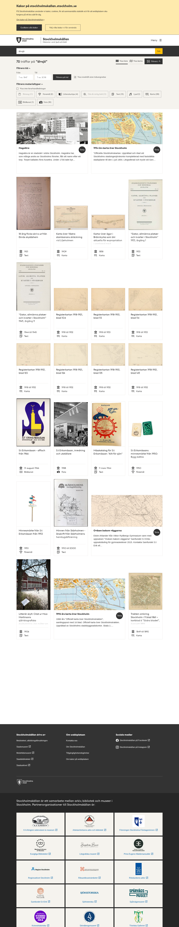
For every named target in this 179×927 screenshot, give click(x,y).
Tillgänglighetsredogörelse (77, 753)
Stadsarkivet (21, 765)
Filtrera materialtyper (28, 84)
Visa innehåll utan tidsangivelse (92, 77)
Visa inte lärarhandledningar (33, 88)
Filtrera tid (22, 68)
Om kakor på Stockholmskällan (29, 20)
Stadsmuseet (22, 747)
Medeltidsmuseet (23, 753)
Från (18, 72)
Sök (158, 51)
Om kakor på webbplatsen (77, 759)
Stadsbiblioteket (23, 759)
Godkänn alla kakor (29, 27)
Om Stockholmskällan (75, 747)
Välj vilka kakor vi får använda (62, 27)
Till (36, 72)
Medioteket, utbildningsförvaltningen (32, 741)
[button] (23, 68)
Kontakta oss (71, 741)
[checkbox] (45, 94)
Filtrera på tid (62, 77)
